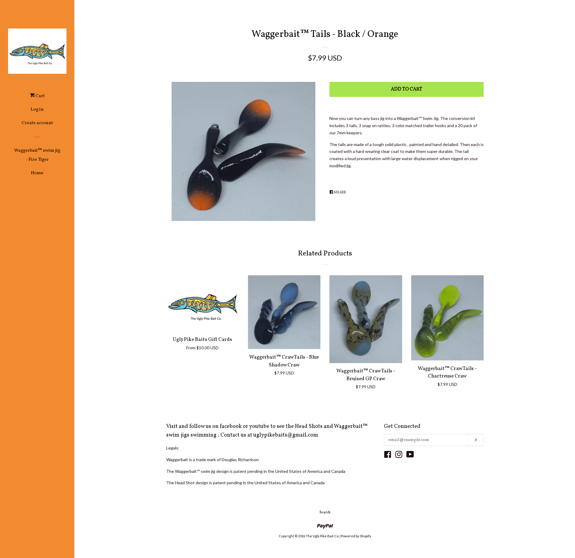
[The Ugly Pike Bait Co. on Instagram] (398, 455)
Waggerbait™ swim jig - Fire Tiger (37, 155)
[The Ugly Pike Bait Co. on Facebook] (387, 455)
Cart (39, 96)
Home (37, 173)
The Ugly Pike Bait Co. (322, 536)
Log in (37, 109)
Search (325, 512)
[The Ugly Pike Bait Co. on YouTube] (410, 455)
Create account (37, 123)
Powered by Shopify (356, 536)
